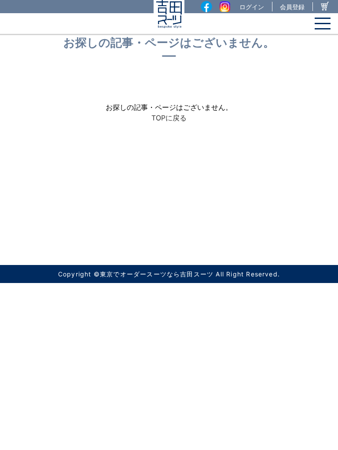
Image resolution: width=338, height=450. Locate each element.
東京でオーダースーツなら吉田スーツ (156, 274)
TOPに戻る (169, 117)
